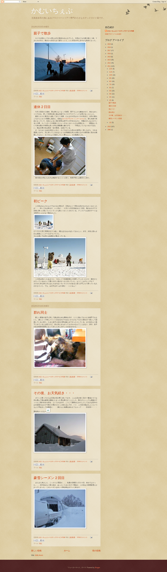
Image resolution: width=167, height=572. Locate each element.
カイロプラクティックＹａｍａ (73, 119)
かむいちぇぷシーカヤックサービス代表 (120, 31)
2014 (109, 57)
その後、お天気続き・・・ (54, 393)
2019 (109, 44)
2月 (110, 100)
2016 (109, 53)
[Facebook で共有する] (41, 94)
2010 (109, 126)
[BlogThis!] (37, 94)
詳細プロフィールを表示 (113, 34)
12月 (111, 69)
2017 (109, 50)
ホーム (67, 551)
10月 (111, 75)
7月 (110, 84)
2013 (109, 60)
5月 (110, 91)
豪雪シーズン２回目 (49, 477)
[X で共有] (39, 94)
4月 (110, 94)
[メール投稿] (91, 90)
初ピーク (40, 201)
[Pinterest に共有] (43, 94)
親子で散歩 (42, 33)
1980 (109, 129)
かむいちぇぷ (52, 10)
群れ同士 (40, 312)
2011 (109, 66)
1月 (110, 122)
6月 (110, 87)
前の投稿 (96, 551)
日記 (40, 96)
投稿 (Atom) (39, 555)
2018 (109, 47)
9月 (110, 78)
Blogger (97, 567)
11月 (111, 72)
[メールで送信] (35, 94)
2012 (109, 63)
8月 (110, 81)
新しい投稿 (36, 551)
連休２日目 (42, 106)
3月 (110, 97)
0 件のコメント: (82, 90)
